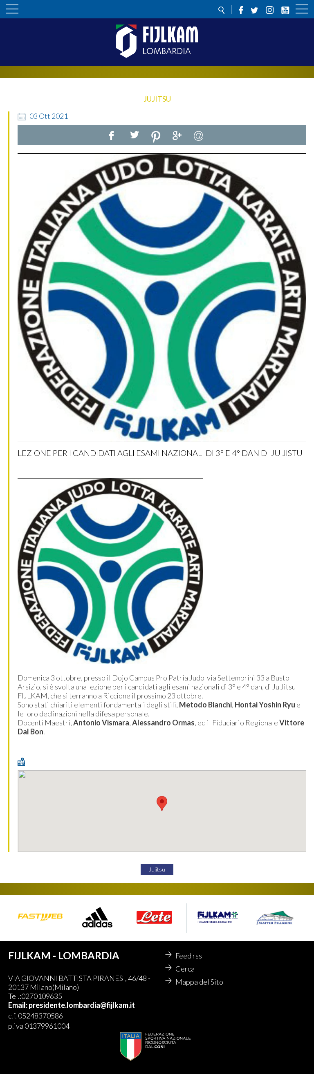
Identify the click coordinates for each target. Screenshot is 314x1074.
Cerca (185, 968)
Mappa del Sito (199, 981)
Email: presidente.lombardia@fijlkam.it (71, 1005)
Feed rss (188, 955)
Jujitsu (157, 869)
